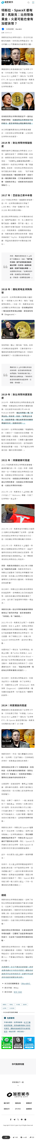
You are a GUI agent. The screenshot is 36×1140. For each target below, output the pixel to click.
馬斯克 (4, 1004)
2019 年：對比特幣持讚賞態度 (12, 1131)
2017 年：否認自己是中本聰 (12, 1123)
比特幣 (4, 1008)
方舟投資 (11, 1008)
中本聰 (18, 1004)
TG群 (16, 1137)
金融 (2, 33)
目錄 (6, 1137)
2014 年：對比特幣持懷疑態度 (12, 1119)
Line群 (25, 1137)
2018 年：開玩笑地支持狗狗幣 (12, 1127)
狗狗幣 (25, 1004)
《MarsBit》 (26, 983)
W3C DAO (18, 992)
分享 (33, 1137)
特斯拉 (11, 1004)
